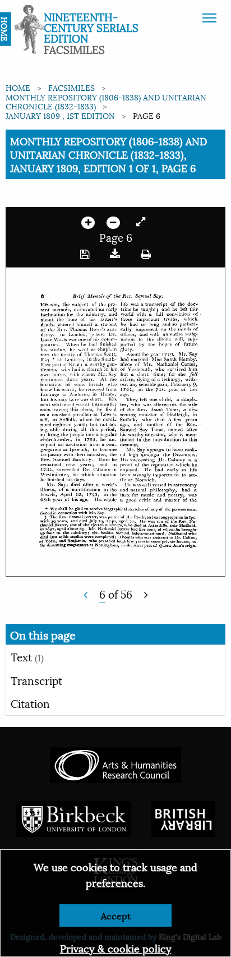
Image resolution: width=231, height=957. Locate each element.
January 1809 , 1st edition (60, 115)
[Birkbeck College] (74, 817)
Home (18, 87)
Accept (116, 915)
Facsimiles (71, 87)
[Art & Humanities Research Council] (115, 763)
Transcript (36, 679)
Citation (30, 702)
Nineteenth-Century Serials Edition (91, 27)
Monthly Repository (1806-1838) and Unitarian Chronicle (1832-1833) (106, 101)
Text (27, 656)
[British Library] (183, 817)
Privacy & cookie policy (116, 947)
